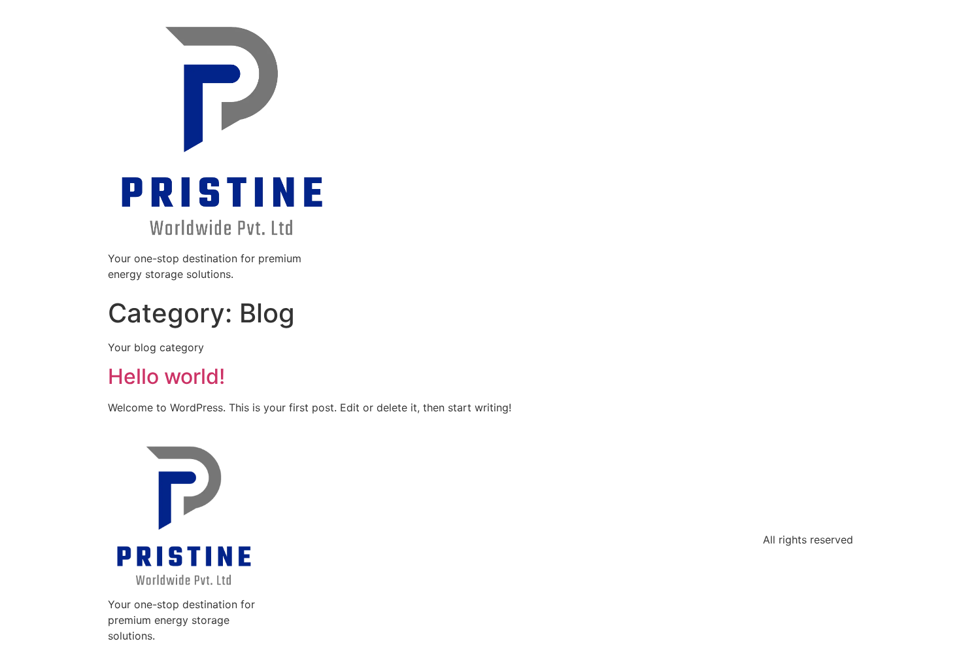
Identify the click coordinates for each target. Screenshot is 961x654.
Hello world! (166, 376)
